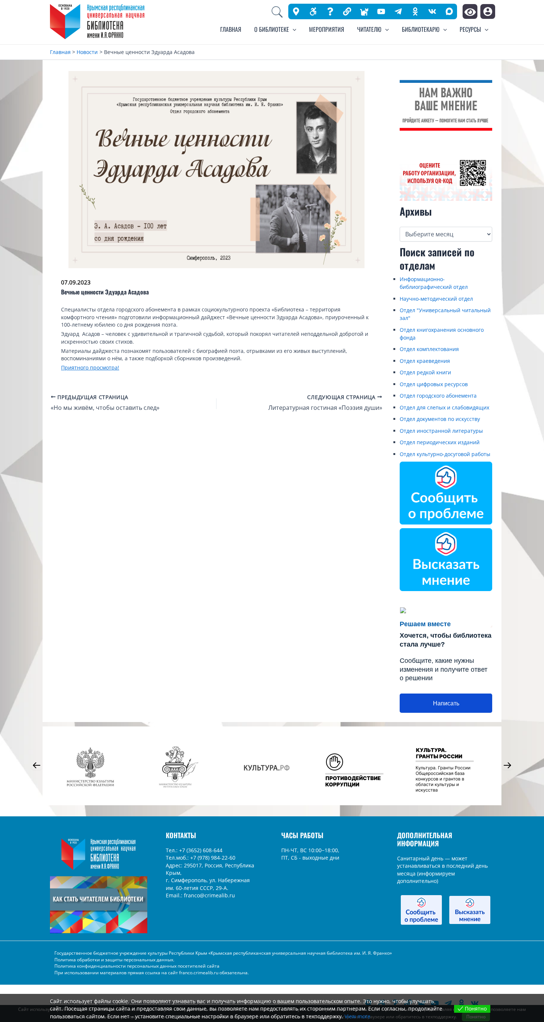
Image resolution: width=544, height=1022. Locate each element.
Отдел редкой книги (425, 372)
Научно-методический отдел (436, 298)
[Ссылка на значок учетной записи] (488, 11)
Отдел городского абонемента (438, 395)
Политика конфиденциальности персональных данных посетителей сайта (136, 966)
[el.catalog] (364, 11)
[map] (296, 11)
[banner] (347, 11)
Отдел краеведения (425, 360)
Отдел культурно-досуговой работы (445, 454)
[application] (292, 29)
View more (357, 1016)
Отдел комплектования (429, 349)
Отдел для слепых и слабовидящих (444, 407)
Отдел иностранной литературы (441, 430)
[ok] (415, 11)
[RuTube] (381, 11)
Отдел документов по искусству (440, 418)
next (507, 765)
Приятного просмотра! (90, 367)
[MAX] (449, 11)
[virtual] (330, 11)
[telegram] (398, 11)
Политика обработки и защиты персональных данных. (114, 960)
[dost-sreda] (313, 11)
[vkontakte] (432, 11)
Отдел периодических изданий (440, 442)
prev (36, 765)
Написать (446, 703)
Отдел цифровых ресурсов (434, 384)
